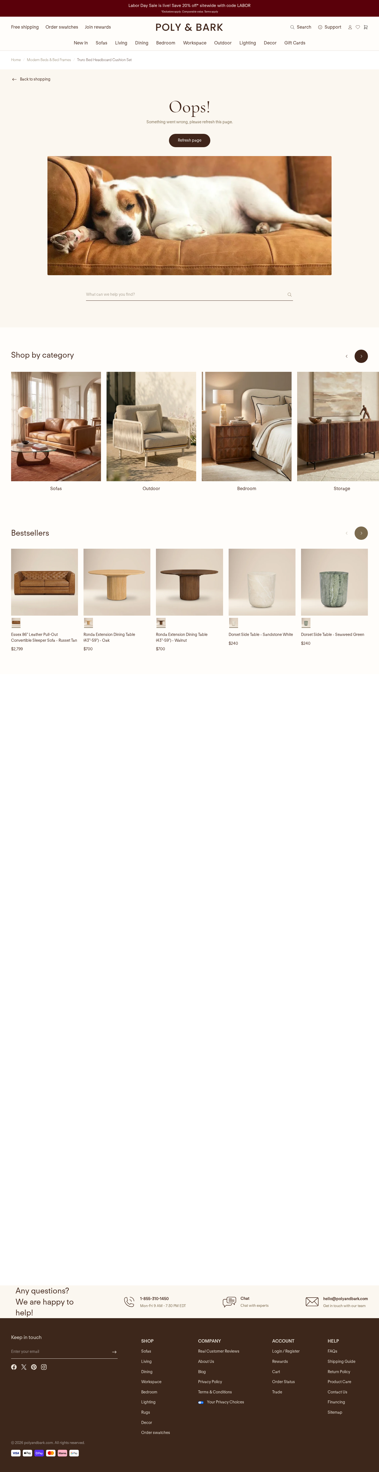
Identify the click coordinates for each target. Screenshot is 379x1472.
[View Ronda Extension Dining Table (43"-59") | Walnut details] (189, 582)
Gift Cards (294, 43)
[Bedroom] (247, 426)
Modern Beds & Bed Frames (49, 60)
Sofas (101, 43)
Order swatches (62, 27)
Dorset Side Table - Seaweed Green (332, 634)
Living (121, 43)
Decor (270, 43)
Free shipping (25, 27)
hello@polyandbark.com (345, 1299)
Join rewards (98, 27)
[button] (154, 1301)
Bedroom (165, 43)
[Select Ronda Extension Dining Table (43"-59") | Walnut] (160, 622)
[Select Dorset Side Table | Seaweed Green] (306, 622)
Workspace (194, 43)
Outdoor (223, 43)
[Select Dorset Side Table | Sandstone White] (233, 622)
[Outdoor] (151, 426)
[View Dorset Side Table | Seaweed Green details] (334, 582)
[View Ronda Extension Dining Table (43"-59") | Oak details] (117, 582)
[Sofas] (56, 426)
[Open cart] (365, 27)
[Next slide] (361, 356)
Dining (141, 43)
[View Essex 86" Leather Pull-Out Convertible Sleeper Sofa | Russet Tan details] (44, 582)
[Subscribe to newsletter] (114, 1352)
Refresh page (189, 140)
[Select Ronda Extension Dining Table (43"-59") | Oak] (88, 622)
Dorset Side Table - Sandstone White (261, 634)
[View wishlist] (358, 27)
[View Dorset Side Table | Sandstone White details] (262, 582)
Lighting (247, 43)
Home (16, 60)
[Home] (189, 27)
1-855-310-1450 (154, 1299)
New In (81, 43)
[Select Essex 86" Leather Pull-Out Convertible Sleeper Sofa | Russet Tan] (16, 622)
